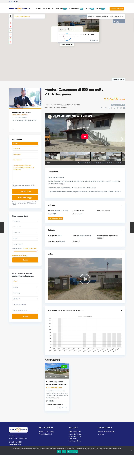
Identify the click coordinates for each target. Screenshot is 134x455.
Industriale (67, 105)
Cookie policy (72, 452)
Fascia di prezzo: (17, 248)
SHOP (100, 8)
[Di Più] (57, 398)
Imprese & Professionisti (106, 432)
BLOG (89, 8)
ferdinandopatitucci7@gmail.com (25, 120)
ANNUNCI (61, 8)
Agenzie (101, 434)
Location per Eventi (75, 441)
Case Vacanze (73, 439)
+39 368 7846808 (20, 118)
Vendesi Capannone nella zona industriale (56, 383)
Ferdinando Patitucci (55, 405)
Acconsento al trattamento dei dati (23, 186)
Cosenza (50, 376)
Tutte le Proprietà (75, 432)
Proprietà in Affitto (75, 436)
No (64, 452)
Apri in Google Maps (55, 218)
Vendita (77, 105)
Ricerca (25, 260)
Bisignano (64, 108)
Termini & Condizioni (45, 434)
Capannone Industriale (53, 105)
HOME (38, 8)
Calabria (107, 211)
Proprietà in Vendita (75, 434)
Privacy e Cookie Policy (46, 432)
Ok (59, 452)
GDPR (14, 187)
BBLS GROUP (48, 8)
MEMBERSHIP (76, 8)
